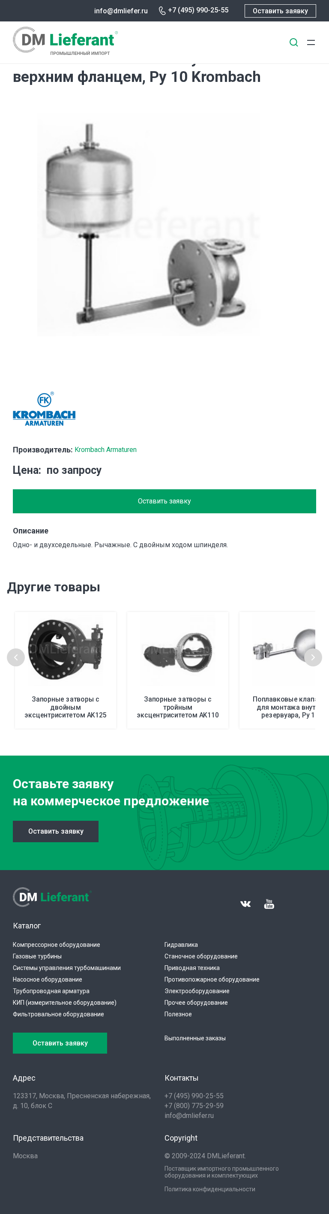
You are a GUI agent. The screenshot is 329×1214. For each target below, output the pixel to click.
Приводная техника (192, 967)
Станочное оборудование (201, 956)
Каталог (27, 925)
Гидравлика (181, 944)
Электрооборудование (197, 991)
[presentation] (16, 657)
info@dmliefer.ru (121, 11)
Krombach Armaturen (106, 450)
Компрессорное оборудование (56, 944)
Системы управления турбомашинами (67, 967)
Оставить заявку (280, 11)
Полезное (178, 1014)
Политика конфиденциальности (209, 1189)
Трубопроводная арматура (51, 991)
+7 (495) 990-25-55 (198, 10)
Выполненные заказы (195, 1038)
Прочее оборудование (196, 1002)
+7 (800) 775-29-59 (194, 1106)
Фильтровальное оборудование (58, 1014)
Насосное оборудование (47, 979)
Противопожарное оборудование (212, 979)
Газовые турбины (37, 956)
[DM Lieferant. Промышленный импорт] (65, 52)
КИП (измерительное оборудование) (65, 1002)
